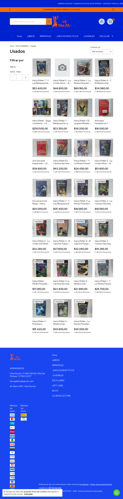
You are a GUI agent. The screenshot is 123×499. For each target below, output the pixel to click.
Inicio (19, 36)
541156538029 (17, 368)
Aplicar (25, 77)
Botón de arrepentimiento (101, 484)
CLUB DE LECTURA (61, 395)
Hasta (18, 72)
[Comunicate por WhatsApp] (116, 492)
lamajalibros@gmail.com (22, 381)
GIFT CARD (57, 385)
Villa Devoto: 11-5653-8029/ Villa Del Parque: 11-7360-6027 (27, 374)
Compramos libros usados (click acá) (61, 9)
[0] (110, 22)
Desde (12, 72)
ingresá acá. (84, 484)
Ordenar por (95, 47)
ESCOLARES (106, 36)
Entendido (28, 494)
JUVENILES (88, 36)
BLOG (55, 390)
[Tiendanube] (50, 488)
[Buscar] (49, 21)
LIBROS (30, 36)
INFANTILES (45, 36)
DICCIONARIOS (22, 46)
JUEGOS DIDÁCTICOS (67, 36)
